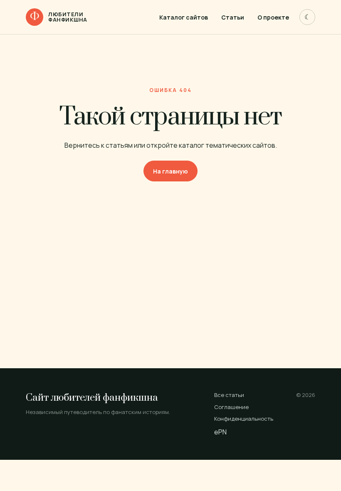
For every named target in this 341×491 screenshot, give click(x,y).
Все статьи (229, 395)
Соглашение (231, 407)
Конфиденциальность (243, 418)
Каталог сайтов (183, 17)
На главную (170, 171)
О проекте (273, 17)
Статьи (232, 17)
